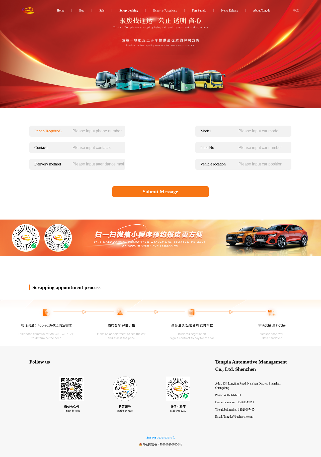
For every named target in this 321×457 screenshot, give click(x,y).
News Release (229, 10)
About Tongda (261, 10)
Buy (81, 10)
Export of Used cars (165, 10)
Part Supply (199, 10)
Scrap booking (128, 10)
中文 (296, 10)
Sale (101, 10)
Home (60, 10)
